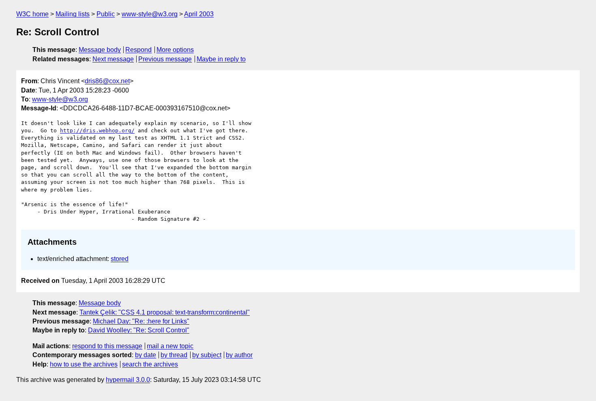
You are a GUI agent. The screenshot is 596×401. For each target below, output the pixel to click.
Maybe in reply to (221, 59)
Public (105, 14)
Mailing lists (73, 14)
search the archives (150, 364)
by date (145, 354)
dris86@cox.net (107, 81)
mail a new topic (170, 346)
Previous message (165, 59)
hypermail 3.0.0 (128, 379)
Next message (113, 59)
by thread (174, 354)
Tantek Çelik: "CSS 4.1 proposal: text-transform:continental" (164, 312)
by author (239, 354)
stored (120, 258)
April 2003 (199, 14)
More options (175, 49)
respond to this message (107, 346)
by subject (206, 354)
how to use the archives (84, 364)
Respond (138, 49)
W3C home (32, 14)
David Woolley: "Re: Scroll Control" (138, 330)
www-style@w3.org (150, 14)
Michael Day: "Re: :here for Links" (141, 321)
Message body (100, 49)
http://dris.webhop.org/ (97, 130)
